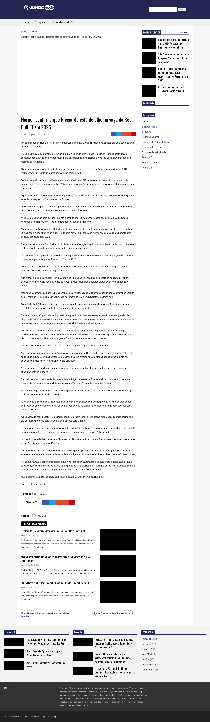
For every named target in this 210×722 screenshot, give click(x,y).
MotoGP (145, 654)
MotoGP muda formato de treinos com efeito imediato (45, 615)
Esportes (146, 132)
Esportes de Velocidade (154, 152)
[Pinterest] (133, 134)
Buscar (182, 9)
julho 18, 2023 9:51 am (40, 135)
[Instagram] (16, 693)
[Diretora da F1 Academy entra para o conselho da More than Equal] (118, 540)
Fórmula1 (43, 494)
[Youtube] (21, 693)
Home (26, 22)
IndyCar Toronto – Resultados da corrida (113, 613)
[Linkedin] (26, 693)
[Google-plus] (123, 134)
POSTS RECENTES (151, 32)
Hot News (146, 644)
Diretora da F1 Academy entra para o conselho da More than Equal (53, 531)
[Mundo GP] (39, 9)
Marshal (25, 135)
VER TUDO (184, 32)
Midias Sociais (148, 664)
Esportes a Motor (150, 137)
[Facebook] (113, 134)
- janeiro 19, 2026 (33, 565)
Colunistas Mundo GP (63, 22)
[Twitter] (118, 134)
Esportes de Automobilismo (156, 142)
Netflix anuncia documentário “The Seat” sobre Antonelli (172, 89)
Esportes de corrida (152, 147)
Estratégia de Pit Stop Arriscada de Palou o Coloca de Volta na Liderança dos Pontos (47, 641)
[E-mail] (128, 134)
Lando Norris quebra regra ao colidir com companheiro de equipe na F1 (55, 583)
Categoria (40, 22)
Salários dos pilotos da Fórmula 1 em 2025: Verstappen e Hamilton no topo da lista (173, 43)
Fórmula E (147, 167)
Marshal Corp (51, 717)
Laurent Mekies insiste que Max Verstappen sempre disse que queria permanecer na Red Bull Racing (112, 658)
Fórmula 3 (147, 157)
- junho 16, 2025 (33, 587)
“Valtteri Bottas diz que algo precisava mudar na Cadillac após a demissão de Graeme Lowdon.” (114, 643)
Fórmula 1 (78, 632)
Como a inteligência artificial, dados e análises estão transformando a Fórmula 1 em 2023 (173, 74)
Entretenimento (149, 127)
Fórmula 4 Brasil (150, 162)
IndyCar (145, 659)
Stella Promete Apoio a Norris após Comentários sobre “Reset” (43, 653)
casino (145, 121)
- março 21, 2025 (33, 535)
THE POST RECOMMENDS (34, 523)
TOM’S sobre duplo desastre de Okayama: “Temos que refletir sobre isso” (173, 58)
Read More (39, 547)
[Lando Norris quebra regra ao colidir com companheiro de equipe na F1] (118, 592)
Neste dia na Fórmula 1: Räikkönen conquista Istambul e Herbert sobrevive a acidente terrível (115, 672)
